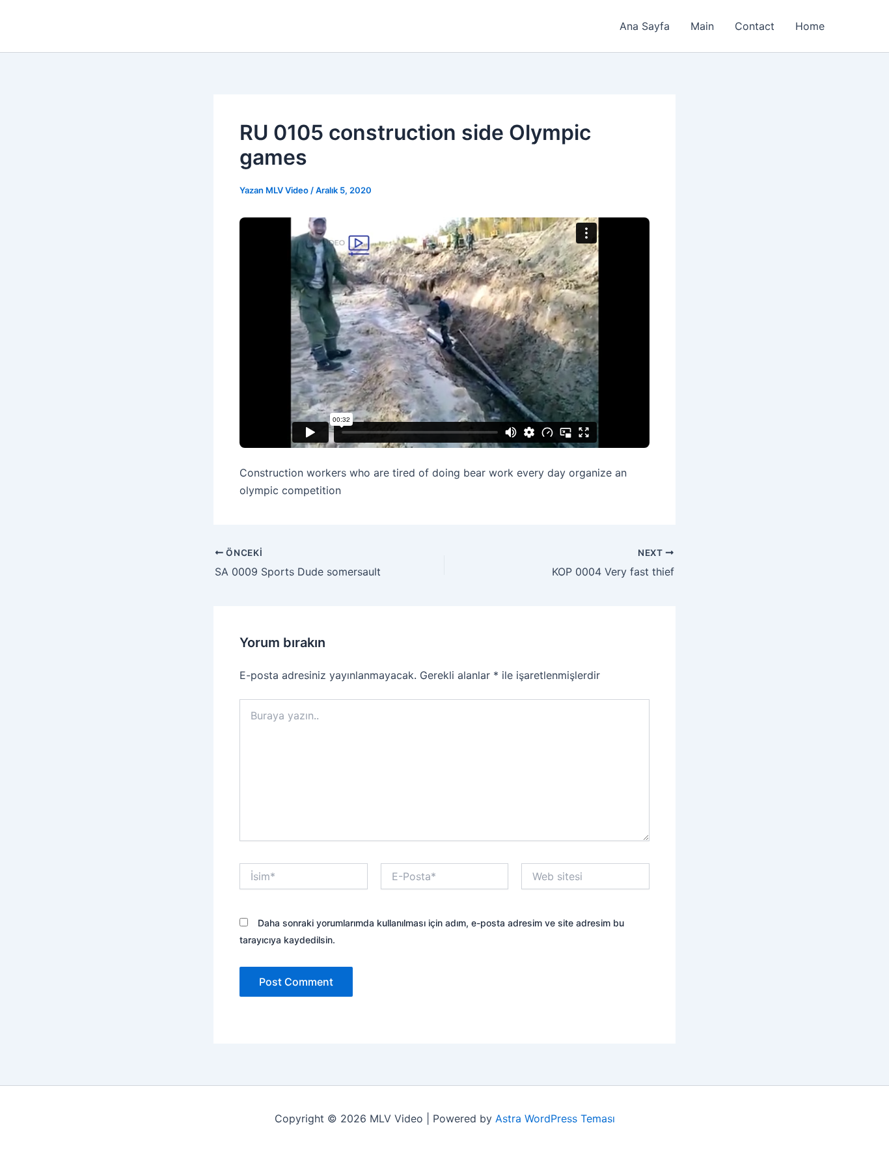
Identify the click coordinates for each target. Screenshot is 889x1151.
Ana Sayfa (645, 26)
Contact (754, 26)
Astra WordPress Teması (555, 1118)
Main (702, 26)
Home (810, 26)
